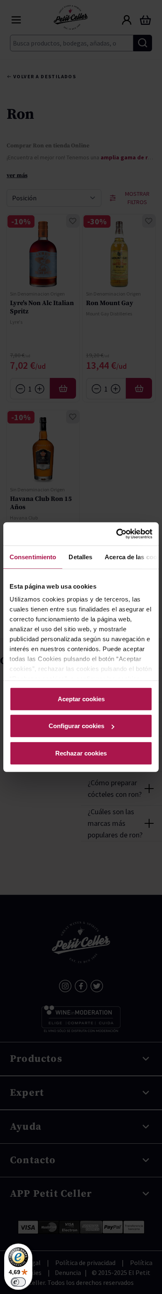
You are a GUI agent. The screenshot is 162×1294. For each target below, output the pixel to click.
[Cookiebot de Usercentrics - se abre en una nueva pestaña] (116, 534)
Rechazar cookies (81, 752)
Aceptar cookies (81, 698)
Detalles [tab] (80, 556)
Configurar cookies (76, 725)
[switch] (18, 1282)
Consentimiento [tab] (33, 556)
